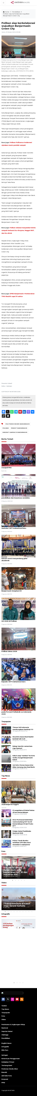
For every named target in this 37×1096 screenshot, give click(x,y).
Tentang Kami (6, 1065)
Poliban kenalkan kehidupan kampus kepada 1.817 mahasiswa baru (16, 681)
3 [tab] (19, 880)
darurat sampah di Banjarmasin (15, 432)
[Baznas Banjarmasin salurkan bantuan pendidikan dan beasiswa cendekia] (18, 485)
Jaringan (4, 1055)
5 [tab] (24, 880)
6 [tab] (20, 912)
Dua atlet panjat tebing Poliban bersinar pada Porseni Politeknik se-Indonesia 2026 (17, 712)
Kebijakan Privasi (7, 1062)
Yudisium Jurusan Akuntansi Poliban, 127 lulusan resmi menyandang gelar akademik (17, 558)
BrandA (4, 1072)
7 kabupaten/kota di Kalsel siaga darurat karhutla (16, 904)
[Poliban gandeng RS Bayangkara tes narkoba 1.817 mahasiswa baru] (18, 516)
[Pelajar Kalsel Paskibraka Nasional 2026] (6, 834)
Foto (3, 851)
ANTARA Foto (6, 1076)
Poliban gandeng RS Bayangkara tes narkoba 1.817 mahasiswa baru (15, 527)
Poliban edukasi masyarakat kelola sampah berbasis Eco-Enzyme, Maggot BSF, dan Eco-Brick (18, 230)
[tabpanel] (18, 867)
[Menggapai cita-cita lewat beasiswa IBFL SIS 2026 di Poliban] (18, 608)
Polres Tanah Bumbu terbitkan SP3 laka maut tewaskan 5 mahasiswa (22, 843)
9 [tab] (29, 912)
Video (4, 883)
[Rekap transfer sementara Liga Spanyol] (6, 749)
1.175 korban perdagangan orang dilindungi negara (16, 975)
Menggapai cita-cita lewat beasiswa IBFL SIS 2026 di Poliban (17, 620)
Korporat (4, 1079)
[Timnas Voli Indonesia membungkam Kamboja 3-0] (6, 730)
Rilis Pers (4, 1050)
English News (6, 1043)
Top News (5, 776)
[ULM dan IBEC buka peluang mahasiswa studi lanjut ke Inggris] (18, 792)
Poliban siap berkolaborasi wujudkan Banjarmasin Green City (16, 15)
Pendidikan (16, 12)
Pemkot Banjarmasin (19, 428)
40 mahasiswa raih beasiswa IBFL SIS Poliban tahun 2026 (16, 650)
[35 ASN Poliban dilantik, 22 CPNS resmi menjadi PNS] (18, 455)
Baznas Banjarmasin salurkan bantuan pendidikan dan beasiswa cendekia (16, 497)
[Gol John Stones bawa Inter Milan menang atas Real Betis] (6, 768)
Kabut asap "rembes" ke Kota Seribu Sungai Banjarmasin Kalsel (24, 758)
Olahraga (4, 1035)
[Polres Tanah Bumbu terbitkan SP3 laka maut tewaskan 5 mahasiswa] (6, 843)
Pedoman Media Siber (9, 1069)
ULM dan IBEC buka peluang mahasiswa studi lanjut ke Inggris (17, 803)
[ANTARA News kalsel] (20, 2)
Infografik (5, 914)
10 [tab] (32, 912)
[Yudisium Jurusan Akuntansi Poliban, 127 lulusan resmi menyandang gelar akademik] (18, 546)
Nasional (4, 1028)
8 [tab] (26, 912)
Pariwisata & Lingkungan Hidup (13, 1024)
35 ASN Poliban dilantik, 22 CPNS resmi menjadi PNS (16, 467)
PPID (3, 1083)
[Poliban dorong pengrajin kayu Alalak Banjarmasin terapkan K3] (18, 578)
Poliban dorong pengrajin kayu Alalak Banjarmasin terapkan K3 (16, 590)
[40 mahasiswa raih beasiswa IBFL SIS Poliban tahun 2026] (18, 639)
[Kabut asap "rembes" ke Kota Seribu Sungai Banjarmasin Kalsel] (6, 758)
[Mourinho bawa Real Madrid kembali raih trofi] (6, 740)
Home (7, 12)
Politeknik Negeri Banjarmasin (18, 424)
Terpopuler (6, 721)
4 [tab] (21, 880)
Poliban (6, 428)
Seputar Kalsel (6, 1031)
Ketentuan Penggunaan (10, 1058)
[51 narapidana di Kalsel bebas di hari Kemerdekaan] (6, 813)
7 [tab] (23, 912)
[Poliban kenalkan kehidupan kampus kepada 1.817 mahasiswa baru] (18, 669)
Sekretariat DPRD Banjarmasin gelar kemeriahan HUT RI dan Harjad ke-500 (15, 871)
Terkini (4, 1006)
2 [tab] (16, 880)
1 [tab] (13, 880)
